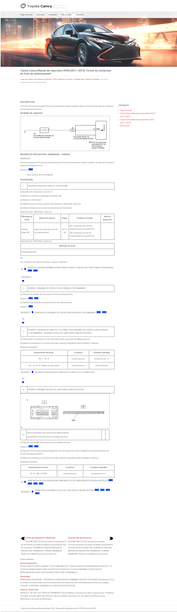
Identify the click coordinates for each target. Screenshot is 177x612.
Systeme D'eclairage (92, 79)
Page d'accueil (26, 14)
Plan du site (66, 14)
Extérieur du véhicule (65, 79)
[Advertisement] (67, 92)
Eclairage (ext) (79, 79)
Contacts (80, 14)
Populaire (53, 14)
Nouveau (40, 14)
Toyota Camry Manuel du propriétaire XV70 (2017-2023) (137, 115)
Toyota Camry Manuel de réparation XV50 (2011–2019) (38, 79)
